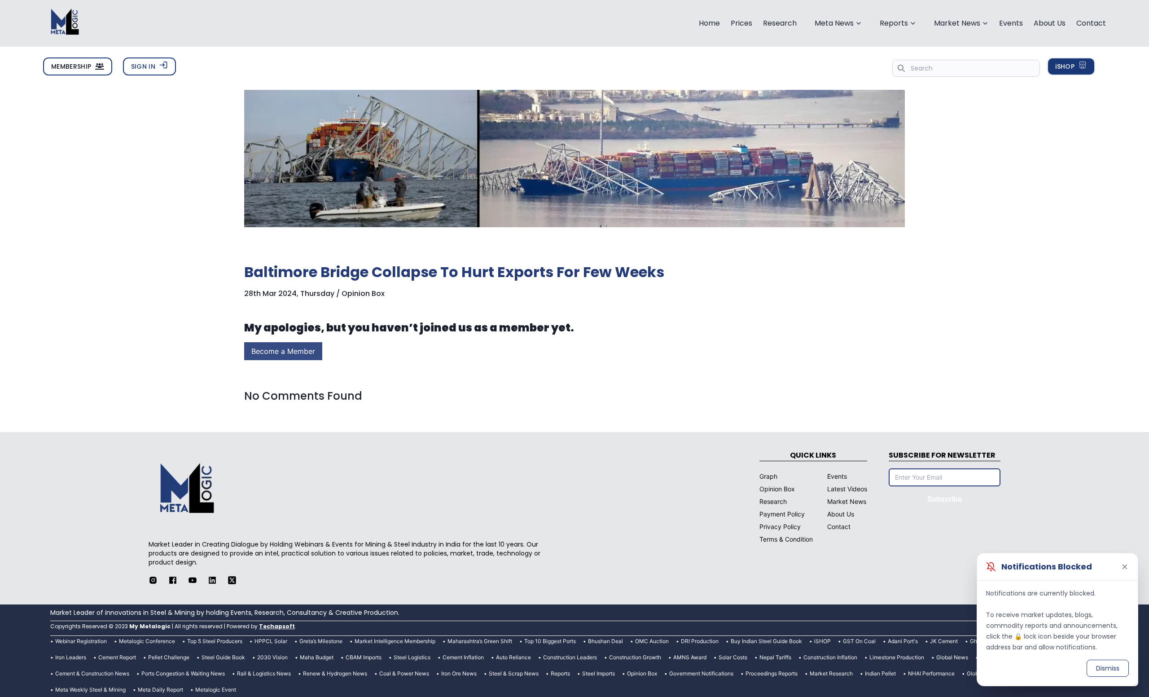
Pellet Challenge (168, 657)
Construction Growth (635, 657)
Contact (1091, 23)
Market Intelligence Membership (395, 641)
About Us (1050, 23)
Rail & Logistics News (264, 673)
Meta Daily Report (160, 689)
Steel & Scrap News (514, 673)
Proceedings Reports (772, 673)
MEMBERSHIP (71, 66)
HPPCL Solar (270, 641)
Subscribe (944, 498)
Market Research (831, 673)
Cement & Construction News (92, 673)
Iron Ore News (459, 673)
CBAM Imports (364, 657)
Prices (741, 23)
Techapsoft (277, 626)
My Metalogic (150, 626)
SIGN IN (143, 66)
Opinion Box (642, 673)
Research (780, 23)
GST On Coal (859, 641)
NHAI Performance (931, 673)
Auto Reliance (513, 657)
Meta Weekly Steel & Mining (90, 689)
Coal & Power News (404, 673)
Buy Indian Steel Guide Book (766, 641)
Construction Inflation (830, 657)
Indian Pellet (880, 673)
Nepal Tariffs (775, 657)
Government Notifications (701, 673)
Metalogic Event (215, 689)
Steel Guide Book (223, 657)
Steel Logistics (412, 657)
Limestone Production (896, 657)
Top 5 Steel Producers (214, 641)
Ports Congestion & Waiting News (183, 673)
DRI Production (700, 641)
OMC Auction (652, 641)
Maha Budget (316, 657)
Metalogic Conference (147, 641)
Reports (560, 673)
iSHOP (1064, 66)
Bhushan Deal (605, 641)
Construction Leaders (570, 657)
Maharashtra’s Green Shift (479, 641)
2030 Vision (272, 657)
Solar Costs (733, 657)
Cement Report (117, 657)
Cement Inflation (463, 657)
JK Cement (944, 641)
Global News (952, 657)
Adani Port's (903, 641)
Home (709, 23)
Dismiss (1107, 668)
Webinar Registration (81, 641)
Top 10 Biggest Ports (550, 641)
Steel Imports (598, 673)
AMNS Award (689, 657)
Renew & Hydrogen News (335, 673)
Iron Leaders (70, 657)
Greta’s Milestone (320, 641)
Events (1011, 23)
